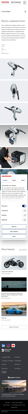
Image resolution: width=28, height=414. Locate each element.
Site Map (7, 402)
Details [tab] (14, 180)
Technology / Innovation (7, 360)
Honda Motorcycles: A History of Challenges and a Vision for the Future (13, 395)
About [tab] (23, 180)
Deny (14, 236)
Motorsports (18, 368)
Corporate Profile (6, 357)
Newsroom (17, 364)
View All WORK (23, 249)
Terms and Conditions (17, 402)
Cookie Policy (14, 407)
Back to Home (14, 327)
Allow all (14, 226)
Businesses (17, 357)
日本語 (4, 372)
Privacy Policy (6, 405)
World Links (4, 368)
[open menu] (25, 2)
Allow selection (14, 231)
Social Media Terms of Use (18, 405)
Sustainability (18, 360)
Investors (4, 364)
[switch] (24, 210)
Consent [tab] (5, 180)
